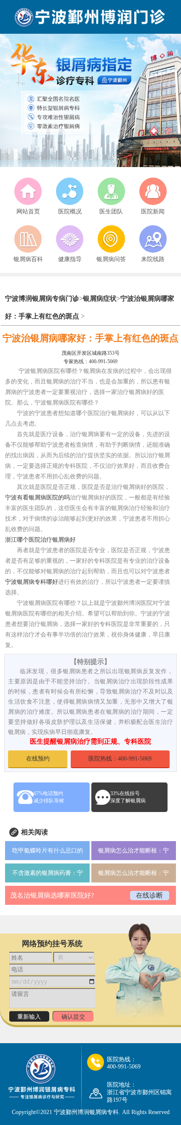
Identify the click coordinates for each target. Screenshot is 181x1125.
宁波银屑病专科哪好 (31, 582)
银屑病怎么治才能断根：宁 (133, 850)
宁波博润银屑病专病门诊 (42, 298)
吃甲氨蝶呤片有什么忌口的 (47, 850)
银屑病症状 (100, 298)
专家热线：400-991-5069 (90, 361)
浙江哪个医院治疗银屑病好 (40, 540)
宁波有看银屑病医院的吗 (37, 497)
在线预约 (38, 758)
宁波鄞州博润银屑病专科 (86, 1112)
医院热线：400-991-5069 (120, 758)
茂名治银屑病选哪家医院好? (52, 895)
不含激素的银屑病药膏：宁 (47, 873)
